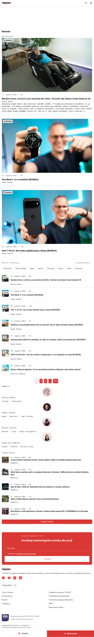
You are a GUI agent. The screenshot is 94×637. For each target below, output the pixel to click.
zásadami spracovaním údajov (26, 554)
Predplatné (6, 604)
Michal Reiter (9, 427)
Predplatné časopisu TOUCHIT (60, 592)
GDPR (51, 603)
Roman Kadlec (7, 182)
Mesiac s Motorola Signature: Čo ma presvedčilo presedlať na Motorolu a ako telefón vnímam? (46, 369)
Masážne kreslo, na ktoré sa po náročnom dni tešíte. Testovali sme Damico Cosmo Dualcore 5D (46, 280)
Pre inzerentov (7, 596)
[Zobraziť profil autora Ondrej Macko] (47, 392)
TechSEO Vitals (26, 627)
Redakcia (14, 463)
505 (55, 381)
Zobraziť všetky (47, 522)
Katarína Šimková (18, 374)
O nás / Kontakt (7, 592)
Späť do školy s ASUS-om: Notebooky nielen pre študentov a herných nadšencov (40, 487)
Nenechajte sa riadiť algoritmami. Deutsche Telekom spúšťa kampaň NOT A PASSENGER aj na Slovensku (49, 511)
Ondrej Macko (7, 101)
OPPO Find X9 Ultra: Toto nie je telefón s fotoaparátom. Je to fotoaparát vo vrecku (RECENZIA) (46, 355)
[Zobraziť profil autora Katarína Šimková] (47, 437)
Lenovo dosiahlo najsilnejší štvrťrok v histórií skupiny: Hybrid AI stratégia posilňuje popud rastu (46, 460)
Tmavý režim (7, 585)
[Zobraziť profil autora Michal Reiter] (47, 422)
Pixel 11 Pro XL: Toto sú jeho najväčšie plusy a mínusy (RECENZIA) (35, 310)
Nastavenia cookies (56, 607)
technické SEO (7, 627)
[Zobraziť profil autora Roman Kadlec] (47, 407)
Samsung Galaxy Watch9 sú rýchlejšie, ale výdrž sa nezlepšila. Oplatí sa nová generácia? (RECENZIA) (48, 340)
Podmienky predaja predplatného (61, 600)
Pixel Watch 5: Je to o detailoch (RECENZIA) (27, 295)
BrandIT (5, 600)
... (50, 381)
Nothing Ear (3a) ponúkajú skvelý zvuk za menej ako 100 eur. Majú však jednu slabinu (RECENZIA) (47, 325)
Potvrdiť (47, 559)
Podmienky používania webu (59, 596)
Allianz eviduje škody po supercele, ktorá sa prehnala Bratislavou (35, 499)
